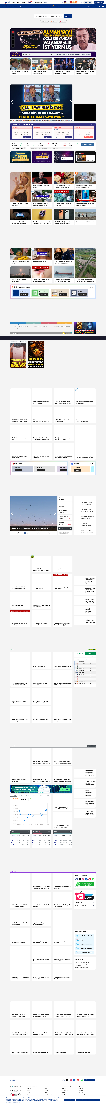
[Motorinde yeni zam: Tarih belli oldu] (79, 838)
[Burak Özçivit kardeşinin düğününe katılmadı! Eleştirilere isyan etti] (16, 120)
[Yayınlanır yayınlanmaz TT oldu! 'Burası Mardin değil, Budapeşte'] (62, 642)
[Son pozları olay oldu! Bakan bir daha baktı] (62, 914)
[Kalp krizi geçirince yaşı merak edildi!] (42, 178)
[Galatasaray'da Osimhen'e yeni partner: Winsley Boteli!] (59, 120)
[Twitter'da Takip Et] (80, 914)
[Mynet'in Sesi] (42, 157)
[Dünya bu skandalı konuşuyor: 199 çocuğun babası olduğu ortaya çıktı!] (71, 120)
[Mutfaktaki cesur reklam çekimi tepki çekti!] (20, 187)
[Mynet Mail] (103, 6)
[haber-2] (36, 389)
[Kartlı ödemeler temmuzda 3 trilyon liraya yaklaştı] (64, 1078)
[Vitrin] (70, 2)
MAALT (12, 877)
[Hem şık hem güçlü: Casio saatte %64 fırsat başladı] (41, 614)
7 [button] (38, 568)
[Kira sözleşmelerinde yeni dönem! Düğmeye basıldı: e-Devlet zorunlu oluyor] (62, 835)
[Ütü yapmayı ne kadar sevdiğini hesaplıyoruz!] (85, 429)
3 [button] (25, 568)
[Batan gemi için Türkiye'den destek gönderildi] (69, 120)
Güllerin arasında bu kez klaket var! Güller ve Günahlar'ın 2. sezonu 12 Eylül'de (63, 1051)
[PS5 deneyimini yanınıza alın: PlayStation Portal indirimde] (42, 447)
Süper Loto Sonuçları (86, 979)
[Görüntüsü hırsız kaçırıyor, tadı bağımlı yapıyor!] (62, 614)
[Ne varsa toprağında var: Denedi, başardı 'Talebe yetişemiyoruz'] (20, 1078)
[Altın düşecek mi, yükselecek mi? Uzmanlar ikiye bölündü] (30, 120)
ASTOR (55, 877)
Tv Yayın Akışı (78, 938)
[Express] (76, 2)
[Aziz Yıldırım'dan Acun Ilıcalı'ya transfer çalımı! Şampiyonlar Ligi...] (61, 120)
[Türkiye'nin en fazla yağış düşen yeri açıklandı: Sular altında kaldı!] (85, 263)
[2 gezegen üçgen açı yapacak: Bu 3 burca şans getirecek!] (85, 447)
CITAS (12, 882)
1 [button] (18, 568)
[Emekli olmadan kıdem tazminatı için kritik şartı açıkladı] (64, 483)
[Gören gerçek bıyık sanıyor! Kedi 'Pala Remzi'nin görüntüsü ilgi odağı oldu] (79, 645)
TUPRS (55, 880)
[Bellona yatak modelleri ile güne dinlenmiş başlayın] (42, 1060)
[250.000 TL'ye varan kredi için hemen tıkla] (26, 120)
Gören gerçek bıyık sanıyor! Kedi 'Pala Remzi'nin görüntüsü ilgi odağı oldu (89, 647)
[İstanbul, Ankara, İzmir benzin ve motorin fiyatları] (41, 633)
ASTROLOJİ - (67, 155)
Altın (48, 830)
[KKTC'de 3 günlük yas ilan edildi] (45, 120)
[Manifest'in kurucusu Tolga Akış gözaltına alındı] (20, 950)
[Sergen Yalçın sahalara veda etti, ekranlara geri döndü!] (20, 747)
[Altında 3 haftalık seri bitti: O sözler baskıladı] (42, 429)
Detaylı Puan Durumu (90, 721)
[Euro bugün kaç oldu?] (62, 596)
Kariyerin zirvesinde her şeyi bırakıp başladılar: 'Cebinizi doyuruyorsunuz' (89, 830)
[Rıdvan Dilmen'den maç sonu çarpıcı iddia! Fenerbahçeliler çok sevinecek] (62, 692)
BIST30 (27, 830)
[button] (2, 2)
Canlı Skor (92, 685)
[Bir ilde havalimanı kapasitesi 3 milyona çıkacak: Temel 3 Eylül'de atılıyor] (62, 853)
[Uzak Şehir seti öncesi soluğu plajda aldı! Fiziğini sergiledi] (20, 438)
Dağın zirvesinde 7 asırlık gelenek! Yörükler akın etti (90, 655)
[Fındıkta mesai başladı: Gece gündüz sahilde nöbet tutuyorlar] (79, 808)
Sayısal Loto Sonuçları (87, 975)
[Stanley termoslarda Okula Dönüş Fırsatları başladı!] (85, 196)
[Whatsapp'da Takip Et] (93, 914)
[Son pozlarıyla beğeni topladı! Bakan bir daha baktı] (41, 1005)
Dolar (34, 830)
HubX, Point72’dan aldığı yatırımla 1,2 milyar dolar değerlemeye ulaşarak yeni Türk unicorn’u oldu (20, 1052)
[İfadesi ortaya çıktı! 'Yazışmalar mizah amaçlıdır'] (62, 932)
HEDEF (33, 873)
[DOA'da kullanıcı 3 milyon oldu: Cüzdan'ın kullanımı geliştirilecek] (62, 807)
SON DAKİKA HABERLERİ (7, 6)
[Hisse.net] (20, 157)
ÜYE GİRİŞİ (88, 2)
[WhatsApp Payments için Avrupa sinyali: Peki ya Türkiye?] (86, 1042)
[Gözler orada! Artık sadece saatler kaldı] (20, 798)
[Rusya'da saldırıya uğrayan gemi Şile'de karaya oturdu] (53, 120)
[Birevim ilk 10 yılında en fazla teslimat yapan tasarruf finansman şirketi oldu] (42, 1042)
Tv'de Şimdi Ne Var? (80, 941)
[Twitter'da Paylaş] (87, 1002)
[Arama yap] (82, 2)
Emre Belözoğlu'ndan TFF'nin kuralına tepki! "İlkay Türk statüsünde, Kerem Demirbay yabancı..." (24, 6)
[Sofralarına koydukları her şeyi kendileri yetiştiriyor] (20, 651)
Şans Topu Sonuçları (86, 983)
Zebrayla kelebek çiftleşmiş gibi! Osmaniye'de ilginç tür (89, 616)
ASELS (55, 882)
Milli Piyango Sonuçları (87, 971)
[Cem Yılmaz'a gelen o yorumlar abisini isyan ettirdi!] (28, 120)
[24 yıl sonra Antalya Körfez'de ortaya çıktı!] (64, 196)
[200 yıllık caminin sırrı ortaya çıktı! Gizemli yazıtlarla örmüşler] (64, 429)
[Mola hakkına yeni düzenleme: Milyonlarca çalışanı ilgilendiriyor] (41, 789)
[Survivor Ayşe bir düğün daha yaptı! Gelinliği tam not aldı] (20, 923)
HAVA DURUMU (48, 6)
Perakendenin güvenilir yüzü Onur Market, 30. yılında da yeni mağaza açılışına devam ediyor (85, 1069)
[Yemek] (73, 2)
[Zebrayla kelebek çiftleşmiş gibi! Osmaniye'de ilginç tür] (79, 615)
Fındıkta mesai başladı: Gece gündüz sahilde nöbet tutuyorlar (89, 808)
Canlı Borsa (92, 781)
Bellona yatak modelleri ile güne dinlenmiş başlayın (42, 1068)
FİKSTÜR (90, 688)
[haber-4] (70, 389)
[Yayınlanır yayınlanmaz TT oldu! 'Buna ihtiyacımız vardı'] (62, 1005)
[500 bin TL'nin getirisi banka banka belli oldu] (64, 447)
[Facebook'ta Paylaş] (83, 1002)
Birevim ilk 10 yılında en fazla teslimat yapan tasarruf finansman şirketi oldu (41, 1051)
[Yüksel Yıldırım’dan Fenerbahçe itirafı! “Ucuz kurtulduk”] (41, 729)
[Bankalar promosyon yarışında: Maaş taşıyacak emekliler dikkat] (18, 120)
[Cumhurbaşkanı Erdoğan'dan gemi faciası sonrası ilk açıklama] (57, 120)
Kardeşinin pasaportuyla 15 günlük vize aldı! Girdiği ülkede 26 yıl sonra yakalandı (90, 637)
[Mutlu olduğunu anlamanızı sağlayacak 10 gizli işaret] (42, 196)
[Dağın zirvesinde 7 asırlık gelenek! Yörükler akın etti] (79, 655)
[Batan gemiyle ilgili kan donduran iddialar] (67, 120)
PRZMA (12, 873)
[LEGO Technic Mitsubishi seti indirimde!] (42, 483)
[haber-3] (53, 389)
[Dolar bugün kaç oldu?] (20, 633)
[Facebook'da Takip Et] (76, 914)
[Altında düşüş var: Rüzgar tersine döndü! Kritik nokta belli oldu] (41, 101)
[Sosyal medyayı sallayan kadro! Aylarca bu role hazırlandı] (64, 254)
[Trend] (68, 2)
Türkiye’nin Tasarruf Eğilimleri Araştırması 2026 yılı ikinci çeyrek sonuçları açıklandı (64, 1069)
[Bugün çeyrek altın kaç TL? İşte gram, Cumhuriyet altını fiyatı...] (64, 178)
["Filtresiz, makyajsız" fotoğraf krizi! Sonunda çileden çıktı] (41, 968)
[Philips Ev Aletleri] (65, 2)
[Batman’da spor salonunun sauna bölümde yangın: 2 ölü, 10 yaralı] (55, 120)
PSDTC (12, 875)
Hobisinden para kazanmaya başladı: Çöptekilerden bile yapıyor (84, 1087)
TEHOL (55, 873)
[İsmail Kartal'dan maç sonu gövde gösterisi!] (41, 711)
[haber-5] (88, 389)
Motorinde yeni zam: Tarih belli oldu (89, 838)
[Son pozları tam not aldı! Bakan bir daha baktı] (20, 996)
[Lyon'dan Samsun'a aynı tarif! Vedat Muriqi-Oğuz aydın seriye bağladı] (47, 120)
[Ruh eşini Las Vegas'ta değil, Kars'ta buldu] (20, 483)
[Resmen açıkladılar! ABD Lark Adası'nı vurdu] (32, 120)
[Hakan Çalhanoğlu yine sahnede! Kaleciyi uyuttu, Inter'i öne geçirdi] (40, 120)
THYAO (55, 875)
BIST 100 (15, 834)
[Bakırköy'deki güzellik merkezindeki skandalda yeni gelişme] (49, 120)
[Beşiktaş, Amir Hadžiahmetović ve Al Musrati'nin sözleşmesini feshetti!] (51, 120)
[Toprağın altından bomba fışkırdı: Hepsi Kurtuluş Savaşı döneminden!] (64, 465)
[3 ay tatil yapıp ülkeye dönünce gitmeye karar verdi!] (41, 950)
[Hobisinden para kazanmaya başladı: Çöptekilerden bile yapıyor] (86, 1078)
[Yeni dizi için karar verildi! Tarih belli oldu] (41, 932)
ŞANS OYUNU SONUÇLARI (82, 967)
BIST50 (20, 830)
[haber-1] (18, 389)
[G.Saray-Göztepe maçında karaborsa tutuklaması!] (41, 651)
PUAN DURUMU (79, 688)
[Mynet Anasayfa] (7, 2)
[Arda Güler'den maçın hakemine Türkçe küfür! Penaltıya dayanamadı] (22, 120)
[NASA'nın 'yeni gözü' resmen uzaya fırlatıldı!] (20, 272)
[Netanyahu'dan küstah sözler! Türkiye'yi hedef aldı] (11, 120)
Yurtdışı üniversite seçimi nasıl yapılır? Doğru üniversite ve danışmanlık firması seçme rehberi (41, 1088)
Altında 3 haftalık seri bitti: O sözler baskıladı (90, 818)
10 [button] (48, 568)
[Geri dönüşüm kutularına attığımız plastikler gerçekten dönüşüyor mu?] (41, 596)
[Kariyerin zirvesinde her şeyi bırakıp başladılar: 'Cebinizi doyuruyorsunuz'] (79, 828)
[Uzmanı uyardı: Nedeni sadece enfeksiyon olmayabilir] (42, 272)
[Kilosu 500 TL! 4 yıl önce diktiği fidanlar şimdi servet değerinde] (20, 1060)
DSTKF (33, 875)
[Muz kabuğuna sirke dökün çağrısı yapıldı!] (20, 254)
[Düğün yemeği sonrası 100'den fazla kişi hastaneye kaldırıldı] (38, 120)
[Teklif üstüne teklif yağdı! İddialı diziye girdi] (62, 959)
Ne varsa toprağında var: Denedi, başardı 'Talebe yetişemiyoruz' (20, 1087)
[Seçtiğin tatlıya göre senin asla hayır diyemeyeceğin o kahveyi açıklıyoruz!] (42, 465)
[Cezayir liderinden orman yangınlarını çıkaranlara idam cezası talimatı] (34, 120)
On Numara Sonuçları (86, 987)
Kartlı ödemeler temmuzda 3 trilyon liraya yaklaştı (63, 1087)
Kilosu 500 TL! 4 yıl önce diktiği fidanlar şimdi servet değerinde (20, 1068)
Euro (41, 830)
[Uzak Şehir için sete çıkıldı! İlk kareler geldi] (62, 987)
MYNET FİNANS (19, 148)
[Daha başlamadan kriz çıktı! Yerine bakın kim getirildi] (20, 605)
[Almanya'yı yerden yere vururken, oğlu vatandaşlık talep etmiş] (53, 39)
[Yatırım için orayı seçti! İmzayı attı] (41, 987)
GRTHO (12, 880)
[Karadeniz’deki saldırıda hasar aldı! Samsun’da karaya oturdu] (64, 272)
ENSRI (33, 882)
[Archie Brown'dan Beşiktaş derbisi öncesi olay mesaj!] (36, 120)
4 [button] (28, 568)
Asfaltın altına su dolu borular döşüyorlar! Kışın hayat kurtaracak (90, 626)
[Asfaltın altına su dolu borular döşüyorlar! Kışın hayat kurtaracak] (79, 625)
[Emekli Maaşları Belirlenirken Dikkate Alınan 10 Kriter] (85, 178)
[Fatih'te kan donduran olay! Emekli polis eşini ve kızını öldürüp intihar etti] (65, 120)
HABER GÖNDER (93, 6)
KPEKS (33, 877)
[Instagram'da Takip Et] (83, 914)
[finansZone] (85, 328)
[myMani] (30, 2)
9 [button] (45, 568)
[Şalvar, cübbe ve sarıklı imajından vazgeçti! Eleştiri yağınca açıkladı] (20, 968)
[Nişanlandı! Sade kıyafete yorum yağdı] (20, 465)
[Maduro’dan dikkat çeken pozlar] (63, 120)
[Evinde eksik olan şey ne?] (42, 254)
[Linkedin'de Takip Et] (86, 914)
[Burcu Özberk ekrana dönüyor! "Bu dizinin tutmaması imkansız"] (85, 474)
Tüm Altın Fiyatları (64, 564)
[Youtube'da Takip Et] (89, 914)
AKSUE (33, 880)
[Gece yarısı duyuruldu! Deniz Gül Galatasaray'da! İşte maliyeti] (13, 120)
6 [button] (35, 568)
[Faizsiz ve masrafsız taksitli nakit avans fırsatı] (42, 120)
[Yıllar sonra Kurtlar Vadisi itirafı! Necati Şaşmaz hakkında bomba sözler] (41, 914)
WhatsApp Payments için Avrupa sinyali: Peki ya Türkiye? (85, 1050)
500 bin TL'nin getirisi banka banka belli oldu (89, 848)
